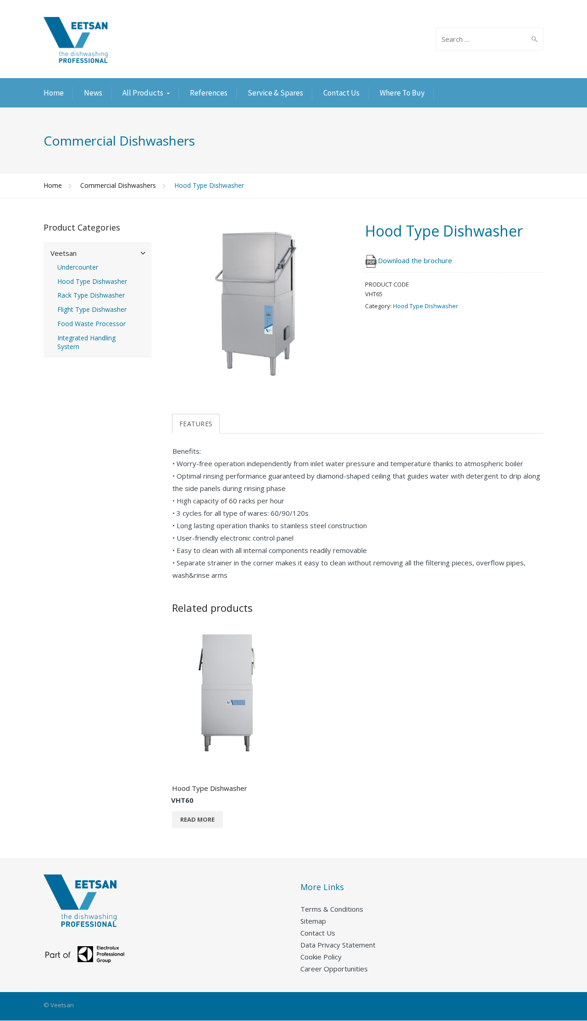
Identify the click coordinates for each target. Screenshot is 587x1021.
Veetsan (63, 253)
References (208, 93)
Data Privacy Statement (338, 944)
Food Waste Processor (91, 324)
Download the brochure (415, 260)
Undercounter (77, 267)
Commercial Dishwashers (118, 185)
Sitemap (313, 920)
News (93, 93)
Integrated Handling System (86, 342)
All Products (142, 93)
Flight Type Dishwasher (92, 309)
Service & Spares (275, 93)
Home (54, 93)
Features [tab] (195, 423)
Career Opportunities (334, 968)
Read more (197, 819)
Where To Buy (402, 93)
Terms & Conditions (331, 909)
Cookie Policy (321, 956)
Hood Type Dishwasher (425, 306)
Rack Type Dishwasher (91, 295)
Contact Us (341, 93)
